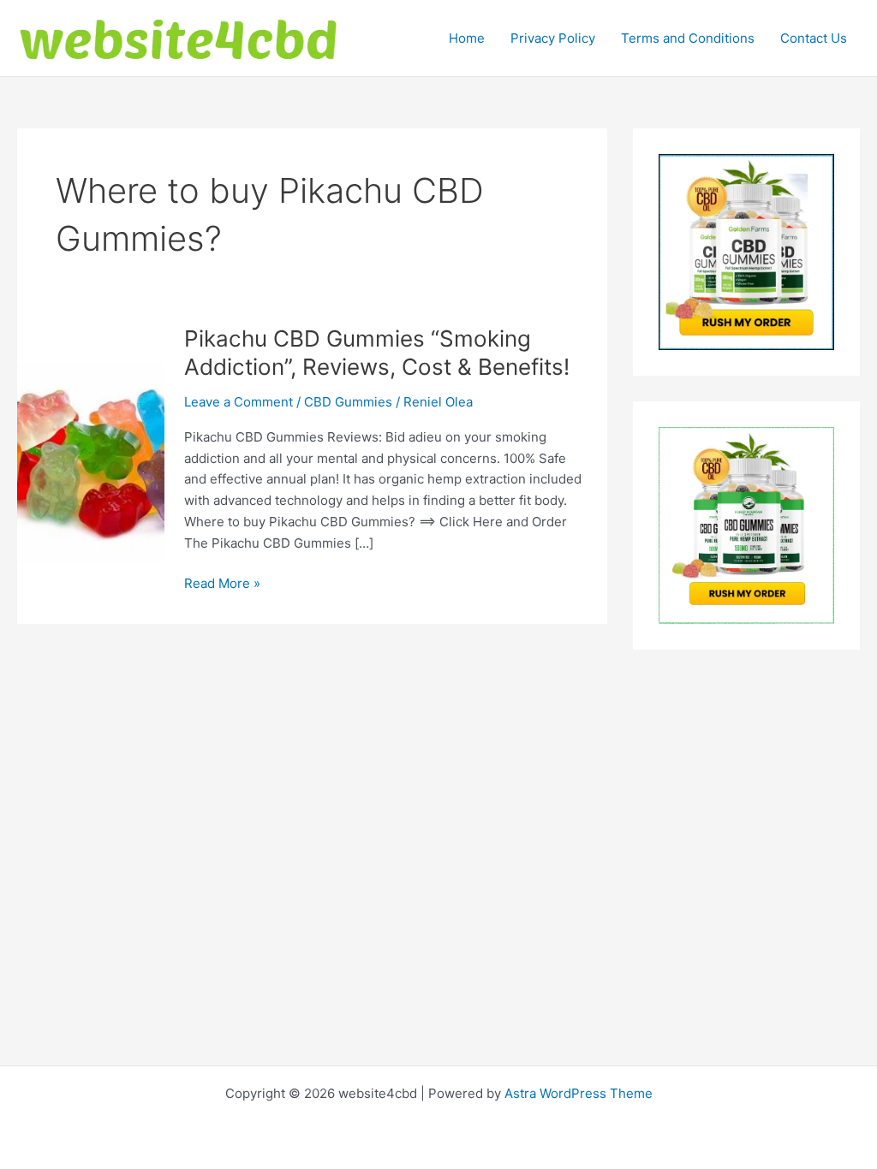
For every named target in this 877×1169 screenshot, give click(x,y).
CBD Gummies (348, 402)
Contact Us (813, 38)
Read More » (222, 584)
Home (467, 38)
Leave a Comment (238, 402)
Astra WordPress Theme (578, 1093)
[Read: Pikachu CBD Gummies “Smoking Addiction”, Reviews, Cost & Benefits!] (90, 463)
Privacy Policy (552, 38)
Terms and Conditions (688, 38)
